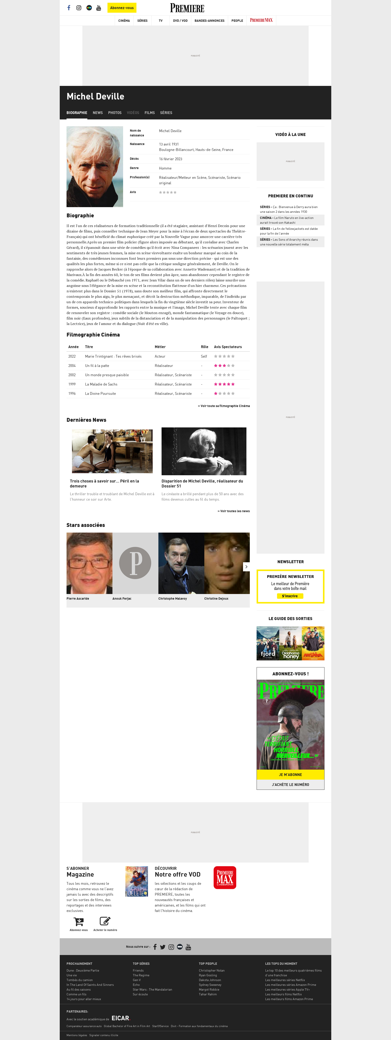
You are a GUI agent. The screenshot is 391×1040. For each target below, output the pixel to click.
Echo (136, 985)
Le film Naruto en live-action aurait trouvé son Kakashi (287, 220)
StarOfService (160, 1026)
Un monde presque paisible (107, 375)
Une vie (72, 975)
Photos (115, 112)
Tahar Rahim (208, 994)
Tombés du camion (80, 980)
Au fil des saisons (79, 989)
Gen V (137, 980)
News (98, 112)
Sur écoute (140, 994)
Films (150, 112)
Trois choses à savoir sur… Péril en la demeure (104, 483)
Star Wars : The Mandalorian (152, 989)
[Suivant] (246, 566)
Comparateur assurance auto (84, 1026)
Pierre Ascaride (78, 598)
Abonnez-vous (122, 7)
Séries (142, 20)
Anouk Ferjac (121, 598)
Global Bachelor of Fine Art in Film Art (127, 1026)
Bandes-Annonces (209, 20)
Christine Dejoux (216, 598)
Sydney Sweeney (210, 985)
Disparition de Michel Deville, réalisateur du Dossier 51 (202, 483)
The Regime (141, 975)
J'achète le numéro (290, 784)
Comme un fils (76, 994)
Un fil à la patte (97, 365)
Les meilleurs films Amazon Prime (289, 999)
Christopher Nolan (212, 970)
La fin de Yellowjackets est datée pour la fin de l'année (289, 231)
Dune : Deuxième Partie (83, 970)
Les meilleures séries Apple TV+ (287, 989)
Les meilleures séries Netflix (285, 980)
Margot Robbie (209, 989)
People (237, 20)
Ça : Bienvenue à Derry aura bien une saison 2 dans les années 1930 (289, 209)
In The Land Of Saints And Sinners (90, 985)
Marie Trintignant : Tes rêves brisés (113, 356)
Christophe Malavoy (172, 598)
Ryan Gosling (208, 975)
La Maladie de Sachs (101, 384)
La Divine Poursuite (100, 393)
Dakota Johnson (210, 980)
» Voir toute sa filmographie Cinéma (224, 406)
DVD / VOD (180, 20)
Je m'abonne (290, 774)
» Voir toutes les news (234, 511)
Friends (138, 970)
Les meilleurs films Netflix (283, 994)
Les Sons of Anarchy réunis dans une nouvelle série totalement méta (289, 242)
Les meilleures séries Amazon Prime (290, 985)
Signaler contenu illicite (103, 1035)
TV (160, 20)
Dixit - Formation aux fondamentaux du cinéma (199, 1026)
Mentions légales (77, 1035)
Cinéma (124, 20)
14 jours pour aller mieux (84, 999)
